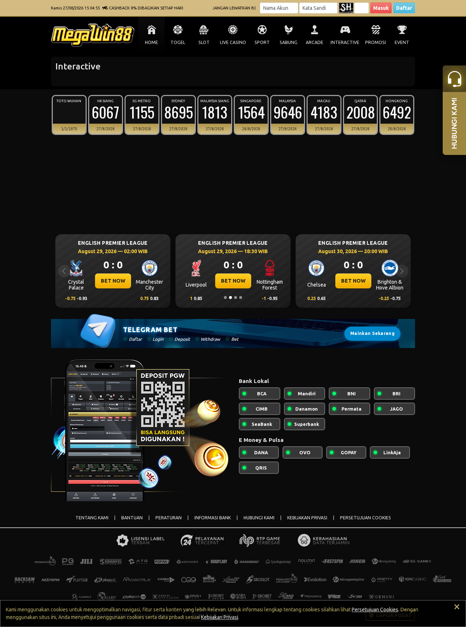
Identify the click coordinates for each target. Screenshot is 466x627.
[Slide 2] (230, 297)
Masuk (381, 8)
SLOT (204, 42)
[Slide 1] (225, 297)
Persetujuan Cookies (375, 609)
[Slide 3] (235, 297)
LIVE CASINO (233, 42)
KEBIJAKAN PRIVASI (307, 517)
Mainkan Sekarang (372, 333)
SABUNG (288, 42)
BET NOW (113, 281)
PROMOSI (375, 42)
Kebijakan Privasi (219, 617)
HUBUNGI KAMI (259, 517)
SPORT (262, 42)
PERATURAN (168, 517)
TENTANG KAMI (91, 517)
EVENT (402, 42)
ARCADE (314, 42)
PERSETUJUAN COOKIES (365, 517)
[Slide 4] (240, 297)
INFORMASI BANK (212, 517)
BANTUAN (132, 517)
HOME (151, 42)
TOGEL (177, 42)
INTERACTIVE (345, 42)
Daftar (404, 8)
